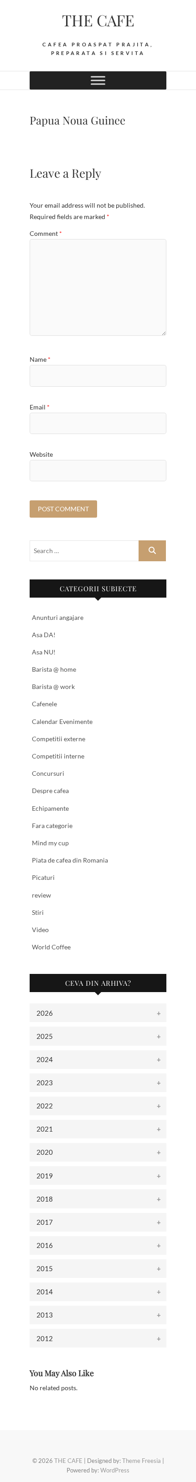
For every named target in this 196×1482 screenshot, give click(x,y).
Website (41, 454)
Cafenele (44, 704)
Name (40, 359)
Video (40, 929)
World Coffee (51, 947)
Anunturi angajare (57, 617)
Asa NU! (44, 652)
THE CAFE (98, 20)
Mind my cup (50, 843)
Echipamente (50, 808)
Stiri (38, 912)
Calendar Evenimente (62, 721)
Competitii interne (58, 756)
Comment (46, 233)
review (41, 895)
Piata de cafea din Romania (70, 860)
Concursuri (48, 773)
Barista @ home (54, 669)
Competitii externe (58, 739)
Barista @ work (53, 686)
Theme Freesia (141, 1460)
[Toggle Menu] (98, 80)
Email (40, 407)
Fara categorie (52, 825)
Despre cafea (50, 790)
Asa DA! (44, 635)
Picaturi (43, 877)
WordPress (114, 1470)
